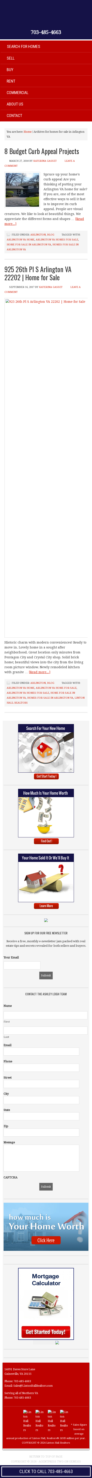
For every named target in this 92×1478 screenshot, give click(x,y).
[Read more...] (39, 672)
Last (6, 1037)
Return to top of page (46, 1456)
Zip (6, 1126)
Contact (14, 115)
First (7, 1021)
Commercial (17, 92)
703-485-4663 (46, 32)
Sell (11, 58)
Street (8, 1077)
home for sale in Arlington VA (29, 244)
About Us (15, 104)
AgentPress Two (51, 1461)
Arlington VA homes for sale (57, 239)
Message (9, 1142)
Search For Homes (23, 46)
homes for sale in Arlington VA (50, 697)
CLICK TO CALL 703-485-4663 (46, 1471)
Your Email (11, 957)
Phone (8, 1061)
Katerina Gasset (45, 160)
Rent (11, 81)
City (6, 1093)
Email (7, 1045)
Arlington (38, 234)
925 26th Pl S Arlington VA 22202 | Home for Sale (37, 273)
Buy (10, 69)
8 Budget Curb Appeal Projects (41, 151)
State (7, 1110)
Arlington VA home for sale (56, 687)
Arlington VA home (20, 239)
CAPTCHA (10, 1177)
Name (8, 1005)
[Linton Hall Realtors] (27, 1430)
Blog (50, 234)
